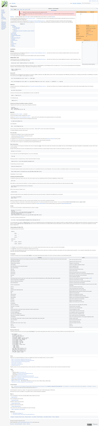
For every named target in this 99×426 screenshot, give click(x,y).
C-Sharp (53, 416)
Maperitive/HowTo (14, 397)
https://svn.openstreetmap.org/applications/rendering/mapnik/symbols (22, 360)
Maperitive (57, 416)
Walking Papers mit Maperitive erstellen (17, 378)
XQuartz (29, 115)
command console (38, 22)
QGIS (73, 13)
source (36, 387)
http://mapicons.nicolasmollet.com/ (17, 364)
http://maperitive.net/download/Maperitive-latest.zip (36, 20)
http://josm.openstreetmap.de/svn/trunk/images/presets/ (20, 361)
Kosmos (53, 16)
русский (26, 9)
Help (97, 8)
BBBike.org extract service (15, 380)
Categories (12, 416)
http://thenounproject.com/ (15, 365)
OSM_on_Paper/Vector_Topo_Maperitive (18, 409)
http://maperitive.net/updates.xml (18, 413)
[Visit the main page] (4, 4)
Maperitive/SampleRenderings (66, 203)
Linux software (34, 416)
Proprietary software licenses (19, 416)
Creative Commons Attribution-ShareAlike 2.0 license (25, 422)
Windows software (28, 416)
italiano (21, 9)
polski (23, 9)
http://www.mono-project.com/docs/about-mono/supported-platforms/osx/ (24, 414)
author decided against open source (47, 13)
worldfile (90, 278)
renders (26, 16)
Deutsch (12, 9)
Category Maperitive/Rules (41, 203)
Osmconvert (53, 138)
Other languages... (54, 10)
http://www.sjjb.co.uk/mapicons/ (16, 362)
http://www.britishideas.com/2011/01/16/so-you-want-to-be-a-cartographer (26, 377)
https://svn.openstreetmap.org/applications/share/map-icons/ (21, 359)
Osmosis (48, 138)
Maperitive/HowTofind (15, 400)
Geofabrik (22, 137)
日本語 (29, 9)
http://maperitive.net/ (22, 372)
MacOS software (40, 416)
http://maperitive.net (89, 34)
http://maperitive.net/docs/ (31, 18)
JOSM (19, 135)
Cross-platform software (47, 416)
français (18, 9)
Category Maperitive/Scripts (16, 406)
